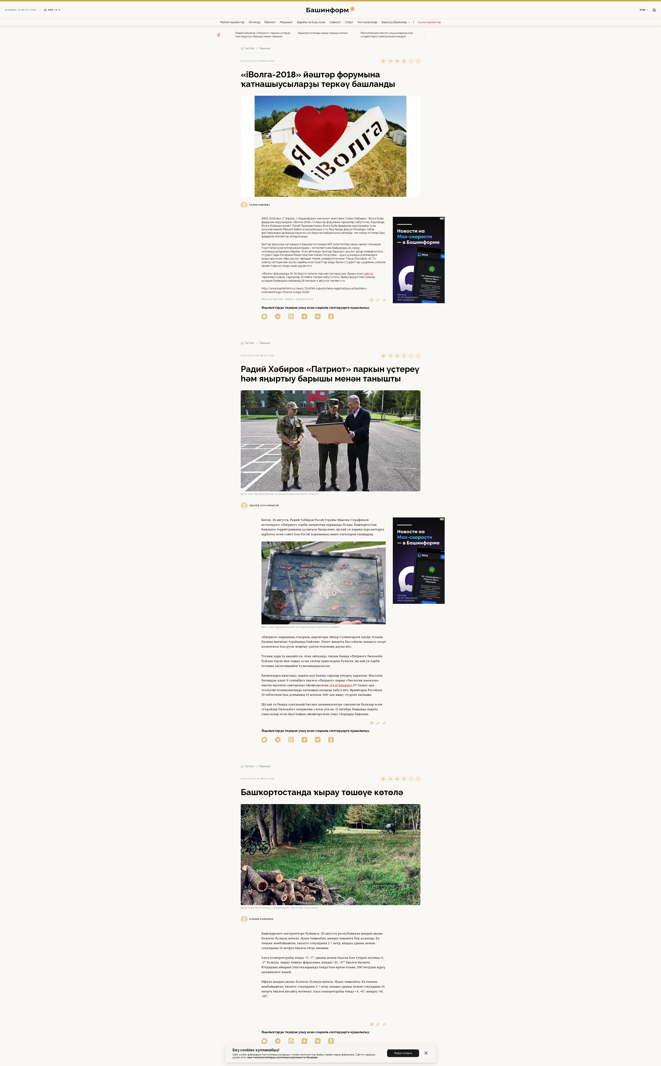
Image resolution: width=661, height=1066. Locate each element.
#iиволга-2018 (304, 299)
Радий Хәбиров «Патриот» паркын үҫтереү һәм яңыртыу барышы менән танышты (263, 34)
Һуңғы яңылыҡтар (429, 22)
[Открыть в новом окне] (264, 316)
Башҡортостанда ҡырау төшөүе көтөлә (323, 33)
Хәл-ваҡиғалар (367, 22)
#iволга (289, 299)
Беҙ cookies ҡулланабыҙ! (255, 1050)
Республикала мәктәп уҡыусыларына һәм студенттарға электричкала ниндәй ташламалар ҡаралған (387, 34)
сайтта (368, 273)
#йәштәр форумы (272, 299)
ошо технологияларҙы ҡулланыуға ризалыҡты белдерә (282, 1057)
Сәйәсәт (335, 22)
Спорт (349, 22)
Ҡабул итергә (403, 1053)
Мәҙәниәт (286, 22)
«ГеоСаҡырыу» (341, 685)
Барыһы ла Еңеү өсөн (311, 22)
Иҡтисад (254, 22)
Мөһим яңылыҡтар (232, 22)
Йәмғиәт (270, 22)
